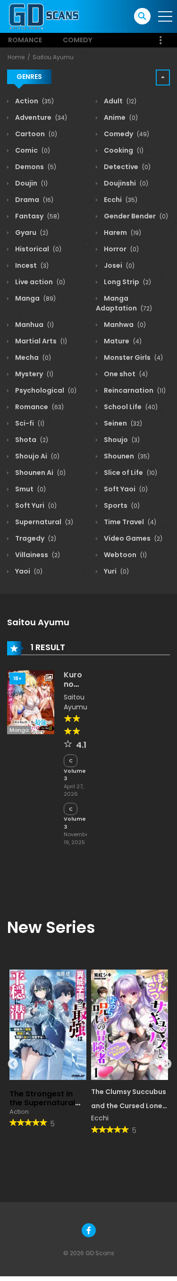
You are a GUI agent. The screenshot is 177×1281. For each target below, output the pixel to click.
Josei (118, 265)
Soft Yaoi (125, 489)
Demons (35, 166)
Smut (30, 489)
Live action (39, 282)
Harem (121, 232)
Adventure (40, 117)
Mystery (33, 374)
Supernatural (43, 522)
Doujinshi (125, 183)
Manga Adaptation (124, 303)
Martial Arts (40, 341)
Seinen (122, 423)
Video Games (132, 538)
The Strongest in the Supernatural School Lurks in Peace (42, 1107)
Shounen (126, 456)
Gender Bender (135, 216)
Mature (122, 341)
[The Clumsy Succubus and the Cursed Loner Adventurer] (129, 1025)
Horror (120, 249)
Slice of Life (129, 472)
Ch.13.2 (70, 809)
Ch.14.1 (70, 760)
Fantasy (36, 216)
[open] (165, 16)
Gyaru (31, 232)
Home (16, 57)
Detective (126, 166)
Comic (32, 150)
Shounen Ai (40, 472)
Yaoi (28, 571)
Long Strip (126, 282)
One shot (125, 374)
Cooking (122, 150)
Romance (25, 40)
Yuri (115, 571)
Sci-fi (29, 423)
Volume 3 (75, 775)
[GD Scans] (43, 16)
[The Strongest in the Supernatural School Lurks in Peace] (47, 1025)
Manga (35, 298)
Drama (33, 199)
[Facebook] (89, 1230)
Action (34, 101)
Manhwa (124, 324)
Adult (119, 101)
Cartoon (35, 134)
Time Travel (129, 522)
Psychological (45, 390)
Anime (120, 117)
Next (165, 1063)
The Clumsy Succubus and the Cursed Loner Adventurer (128, 1106)
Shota (31, 439)
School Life (130, 406)
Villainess (37, 554)
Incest (31, 265)
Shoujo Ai (36, 456)
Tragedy (35, 538)
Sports (121, 505)
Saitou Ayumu (53, 57)
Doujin (31, 183)
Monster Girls (132, 357)
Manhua (34, 324)
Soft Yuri (35, 505)
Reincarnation (134, 390)
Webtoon (124, 554)
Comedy (77, 40)
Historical (37, 249)
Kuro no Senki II (74, 688)
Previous (12, 1063)
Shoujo (121, 439)
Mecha (32, 357)
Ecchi (119, 199)
